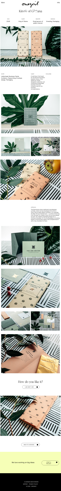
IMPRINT (25, 484)
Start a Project (48, 463)
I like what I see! (29, 387)
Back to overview (29, 444)
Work (3, 3)
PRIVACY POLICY (33, 484)
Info (58, 3)
